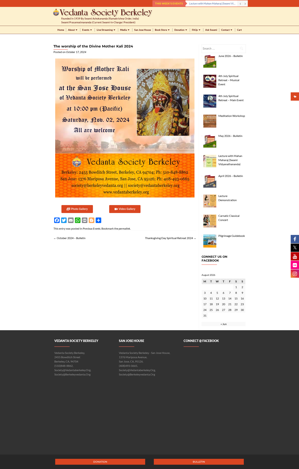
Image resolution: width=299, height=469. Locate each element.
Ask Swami (211, 29)
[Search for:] (224, 48)
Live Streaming (105, 29)
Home (60, 29)
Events (85, 29)
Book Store (161, 29)
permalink (124, 228)
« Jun (224, 324)
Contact (225, 29)
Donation (179, 29)
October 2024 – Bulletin (69, 238)
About (71, 29)
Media (123, 29)
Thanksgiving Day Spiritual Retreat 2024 (170, 238)
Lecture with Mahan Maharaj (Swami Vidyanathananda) (213, 3)
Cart (239, 29)
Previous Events (91, 228)
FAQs (195, 29)
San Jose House (142, 29)
